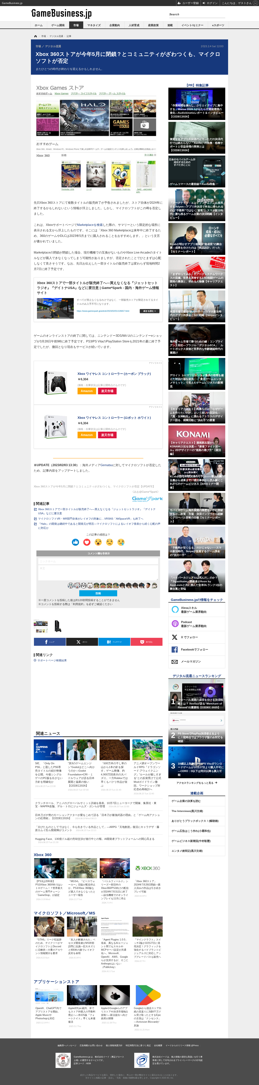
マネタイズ (94, 25)
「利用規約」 (78, 604)
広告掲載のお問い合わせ (91, 1045)
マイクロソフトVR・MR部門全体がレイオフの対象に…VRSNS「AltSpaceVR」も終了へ (90, 518)
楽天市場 (107, 391)
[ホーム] (35, 36)
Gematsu (106, 465)
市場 (76, 25)
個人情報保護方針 (114, 1045)
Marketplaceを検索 (90, 224)
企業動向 (114, 25)
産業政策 (153, 25)
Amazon (87, 391)
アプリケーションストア (56, 981)
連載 (170, 25)
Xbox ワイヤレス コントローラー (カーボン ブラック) (114, 373)
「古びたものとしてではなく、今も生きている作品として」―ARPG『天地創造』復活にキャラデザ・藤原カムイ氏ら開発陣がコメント (97, 828)
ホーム (39, 25)
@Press (195, 1045)
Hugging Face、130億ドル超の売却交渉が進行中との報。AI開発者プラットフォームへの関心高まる (95, 840)
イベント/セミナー (192, 25)
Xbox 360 (43, 854)
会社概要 (158, 1045)
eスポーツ (218, 25)
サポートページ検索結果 (52, 660)
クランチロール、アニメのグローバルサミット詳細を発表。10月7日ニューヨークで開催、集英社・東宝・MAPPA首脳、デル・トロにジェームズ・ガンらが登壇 (95, 805)
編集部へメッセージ (67, 1045)
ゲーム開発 (58, 25)
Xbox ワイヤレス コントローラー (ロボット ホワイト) (114, 417)
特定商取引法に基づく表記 (138, 1045)
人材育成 (134, 25)
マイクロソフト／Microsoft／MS (64, 913)
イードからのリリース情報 (178, 1045)
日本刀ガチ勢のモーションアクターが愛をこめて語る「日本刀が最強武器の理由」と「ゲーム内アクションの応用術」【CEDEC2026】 (97, 816)
